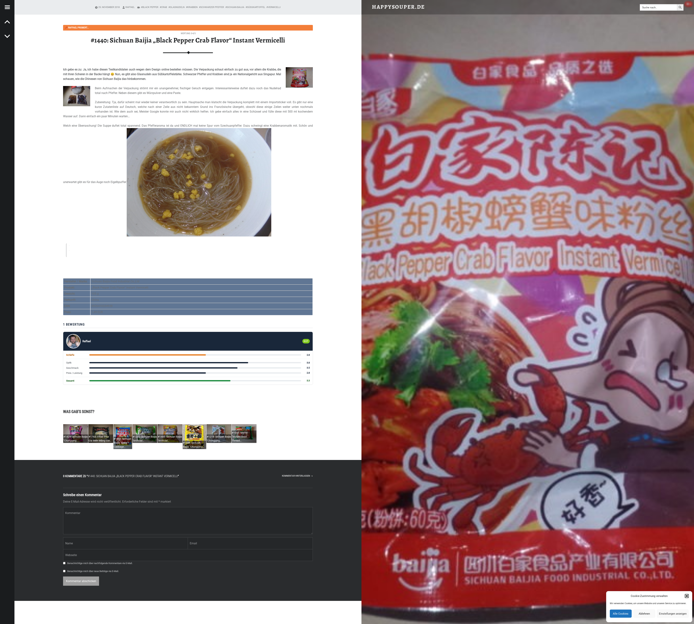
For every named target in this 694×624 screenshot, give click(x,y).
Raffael (130, 7)
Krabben (192, 7)
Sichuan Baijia (235, 7)
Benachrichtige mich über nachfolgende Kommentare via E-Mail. (99, 563)
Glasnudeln (177, 7)
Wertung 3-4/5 (188, 33)
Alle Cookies (620, 613)
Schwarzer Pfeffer (212, 7)
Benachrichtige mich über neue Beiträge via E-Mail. (93, 571)
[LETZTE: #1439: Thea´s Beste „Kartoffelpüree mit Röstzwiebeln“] (7, 36)
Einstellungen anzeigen (673, 613)
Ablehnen (644, 613)
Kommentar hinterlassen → (297, 475)
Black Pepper (150, 7)
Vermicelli (274, 7)
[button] (687, 596)
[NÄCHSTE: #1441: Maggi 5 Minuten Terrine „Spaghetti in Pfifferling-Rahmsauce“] (7, 21)
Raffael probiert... (77, 27)
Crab (164, 7)
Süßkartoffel (256, 7)
